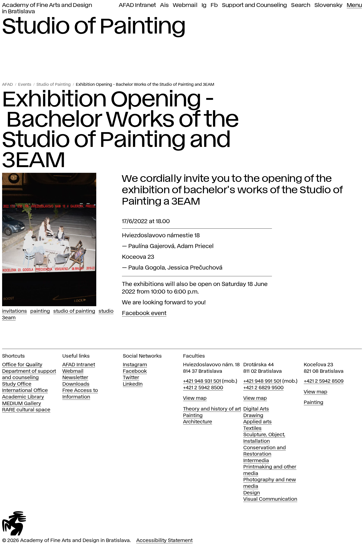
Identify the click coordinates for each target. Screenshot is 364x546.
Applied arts (257, 422)
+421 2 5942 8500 (203, 388)
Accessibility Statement (164, 540)
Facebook (135, 371)
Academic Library (23, 397)
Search (300, 5)
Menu (354, 5)
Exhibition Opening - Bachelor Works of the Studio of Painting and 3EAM (145, 84)
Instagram (135, 365)
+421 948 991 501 (262, 381)
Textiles (252, 428)
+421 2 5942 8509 (324, 381)
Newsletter (75, 378)
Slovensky (328, 5)
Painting (40, 311)
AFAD (7, 84)
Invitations (14, 311)
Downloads (76, 384)
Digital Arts (256, 409)
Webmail (185, 5)
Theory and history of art (212, 409)
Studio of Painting (53, 84)
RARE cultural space (26, 410)
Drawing (253, 415)
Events (24, 84)
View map (195, 398)
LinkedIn (133, 384)
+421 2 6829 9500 (263, 388)
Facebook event (144, 313)
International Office (25, 390)
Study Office (16, 384)
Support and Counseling (254, 5)
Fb (214, 5)
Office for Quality (22, 365)
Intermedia (256, 461)
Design (251, 493)
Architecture (197, 422)
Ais (164, 5)
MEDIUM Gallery (21, 403)
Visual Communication (270, 499)
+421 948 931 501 (202, 381)
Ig (204, 5)
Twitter (131, 378)
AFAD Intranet (137, 5)
